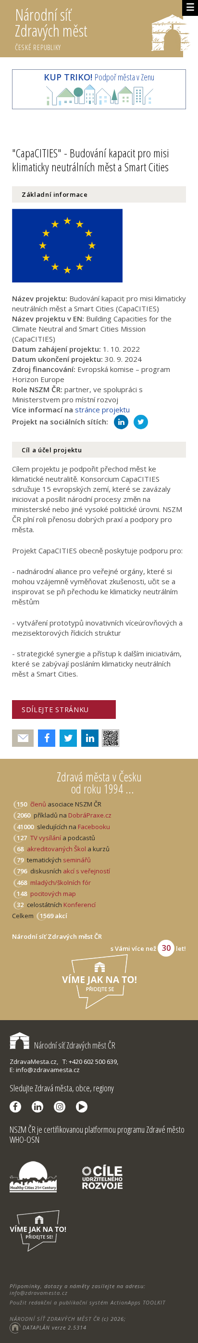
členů (38, 804)
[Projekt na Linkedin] (123, 421)
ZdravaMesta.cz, (34, 1061)
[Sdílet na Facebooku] (44, 738)
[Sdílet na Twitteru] (66, 738)
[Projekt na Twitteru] (142, 421)
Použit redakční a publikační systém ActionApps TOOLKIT (87, 1302)
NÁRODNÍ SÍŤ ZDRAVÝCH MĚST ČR (55, 1318)
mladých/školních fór (60, 882)
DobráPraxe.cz (89, 815)
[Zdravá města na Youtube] (84, 1107)
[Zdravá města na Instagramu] (62, 1107)
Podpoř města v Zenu (99, 77)
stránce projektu (102, 409)
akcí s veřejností (86, 871)
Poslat (23, 738)
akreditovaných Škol (56, 848)
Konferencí (79, 904)
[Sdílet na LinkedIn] (88, 738)
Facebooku (94, 826)
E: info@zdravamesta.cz (45, 1069)
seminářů (76, 860)
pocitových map (53, 893)
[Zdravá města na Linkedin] (40, 1107)
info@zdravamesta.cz (39, 1292)
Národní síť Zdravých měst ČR (74, 1045)
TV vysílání (45, 837)
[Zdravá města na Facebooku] (18, 1107)
